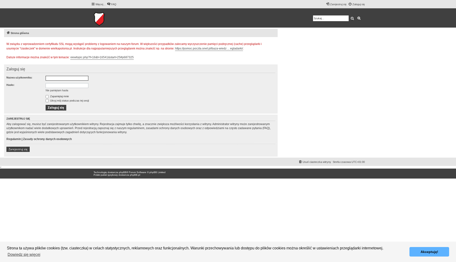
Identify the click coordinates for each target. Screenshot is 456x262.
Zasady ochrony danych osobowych (47, 139)
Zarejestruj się (18, 149)
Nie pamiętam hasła (57, 90)
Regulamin (13, 139)
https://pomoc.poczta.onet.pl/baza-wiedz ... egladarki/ (209, 48)
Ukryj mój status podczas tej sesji (69, 100)
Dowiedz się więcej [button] (24, 254)
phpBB (123, 172)
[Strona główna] (114, 18)
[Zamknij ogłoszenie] (273, 43)
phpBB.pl (135, 175)
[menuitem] (111, 4)
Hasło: (10, 84)
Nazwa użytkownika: (19, 77)
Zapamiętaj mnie (59, 96)
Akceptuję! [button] (429, 252)
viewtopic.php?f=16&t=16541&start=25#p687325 (102, 57)
